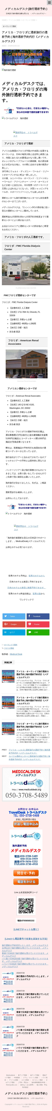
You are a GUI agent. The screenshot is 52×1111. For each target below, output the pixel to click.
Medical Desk (16, 654)
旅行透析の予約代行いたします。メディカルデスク (25, 945)
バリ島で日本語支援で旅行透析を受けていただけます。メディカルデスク (32, 1033)
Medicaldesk (10, 1075)
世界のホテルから (37, 576)
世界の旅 (37, 594)
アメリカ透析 (13, 1080)
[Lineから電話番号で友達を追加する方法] (26, 939)
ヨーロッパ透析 (37, 1080)
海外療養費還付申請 (38, 1082)
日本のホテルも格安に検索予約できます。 (26, 588)
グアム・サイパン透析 (30, 1078)
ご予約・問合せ (23, 1082)
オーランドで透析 (10, 645)
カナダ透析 (25, 1080)
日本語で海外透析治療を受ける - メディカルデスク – (26, 1098)
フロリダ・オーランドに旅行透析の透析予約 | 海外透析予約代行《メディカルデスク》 (32, 727)
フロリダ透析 (9, 648)
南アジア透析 (34, 1075)
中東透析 (17, 1078)
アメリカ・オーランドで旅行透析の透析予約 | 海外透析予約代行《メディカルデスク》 (32, 674)
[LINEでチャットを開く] (26, 929)
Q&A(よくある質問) (26, 1085)
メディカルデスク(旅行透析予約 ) (26, 8)
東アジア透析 (22, 1075)
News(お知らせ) (11, 1085)
